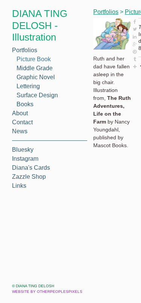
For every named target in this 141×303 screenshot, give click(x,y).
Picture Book (35, 59)
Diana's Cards (30, 167)
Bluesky (22, 149)
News (19, 131)
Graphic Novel (37, 77)
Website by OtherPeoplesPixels (47, 291)
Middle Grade (35, 68)
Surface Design (37, 95)
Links (19, 185)
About (20, 113)
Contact (22, 122)
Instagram (26, 158)
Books (25, 104)
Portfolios (26, 50)
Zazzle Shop (28, 176)
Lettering (30, 86)
